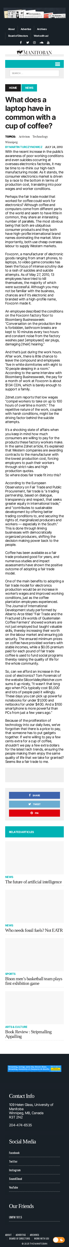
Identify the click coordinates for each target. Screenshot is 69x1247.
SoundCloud (15, 1178)
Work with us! (41, 35)
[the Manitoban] (34, 52)
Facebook (14, 1153)
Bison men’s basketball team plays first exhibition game (33, 981)
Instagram (15, 1170)
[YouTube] (48, 42)
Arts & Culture (16, 1026)
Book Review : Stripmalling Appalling (28, 1034)
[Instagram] (34, 42)
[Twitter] (28, 42)
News (9, 877)
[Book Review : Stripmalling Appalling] (34, 1007)
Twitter (13, 1161)
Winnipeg (11, 142)
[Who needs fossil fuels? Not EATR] (34, 906)
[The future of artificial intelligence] (34, 857)
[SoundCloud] (41, 42)
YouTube (13, 1187)
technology (40, 136)
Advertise (26, 29)
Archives (42, 29)
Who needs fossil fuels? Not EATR (34, 930)
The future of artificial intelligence (33, 881)
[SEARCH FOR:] (34, 72)
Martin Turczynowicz (25, 147)
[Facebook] (21, 42)
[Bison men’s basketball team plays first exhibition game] (34, 954)
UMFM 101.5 (15, 1217)
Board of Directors (18, 35)
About (11, 29)
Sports (10, 973)
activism (24, 136)
